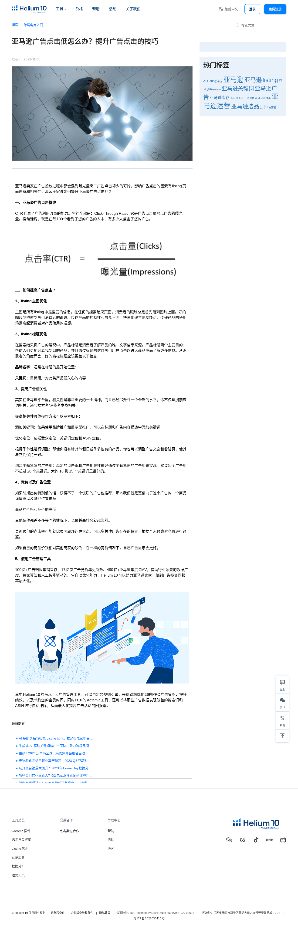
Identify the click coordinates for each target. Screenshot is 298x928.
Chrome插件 (21, 831)
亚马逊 (233, 79)
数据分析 (18, 866)
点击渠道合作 (69, 831)
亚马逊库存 (220, 98)
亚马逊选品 (245, 106)
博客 (15, 25)
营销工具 (18, 857)
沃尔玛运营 (268, 107)
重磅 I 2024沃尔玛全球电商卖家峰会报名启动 (52, 753)
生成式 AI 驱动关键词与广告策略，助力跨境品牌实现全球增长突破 (56, 746)
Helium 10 (21, 913)
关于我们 (133, 9)
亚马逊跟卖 (264, 98)
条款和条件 (58, 913)
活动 (112, 9)
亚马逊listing (261, 80)
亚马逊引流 (236, 98)
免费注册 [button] (275, 9)
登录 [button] (252, 9)
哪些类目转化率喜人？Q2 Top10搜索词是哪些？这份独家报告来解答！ (56, 775)
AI (204, 81)
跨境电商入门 (33, 25)
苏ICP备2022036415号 (149, 918)
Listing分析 (215, 81)
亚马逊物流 (250, 98)
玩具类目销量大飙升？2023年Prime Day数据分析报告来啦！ (56, 768)
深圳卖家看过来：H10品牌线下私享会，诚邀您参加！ (56, 783)
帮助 (96, 9)
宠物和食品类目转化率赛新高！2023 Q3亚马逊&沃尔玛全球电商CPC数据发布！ (56, 761)
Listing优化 (20, 848)
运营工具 (18, 875)
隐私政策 (104, 913)
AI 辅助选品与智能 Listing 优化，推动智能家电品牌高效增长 (56, 738)
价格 (79, 9)
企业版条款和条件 (82, 913)
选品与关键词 (21, 840)
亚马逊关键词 (238, 89)
